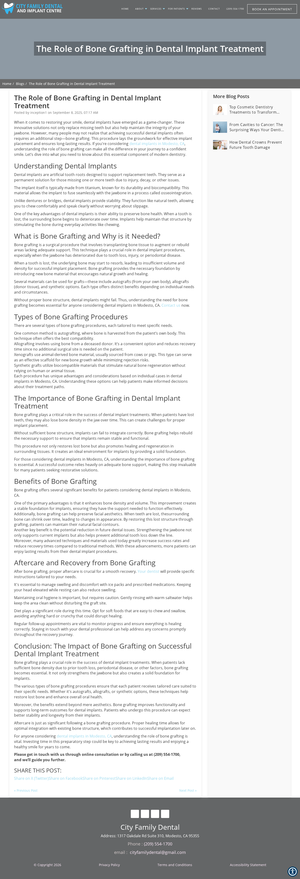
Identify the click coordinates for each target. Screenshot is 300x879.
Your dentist (148, 571)
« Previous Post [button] (26, 790)
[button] (160, 778)
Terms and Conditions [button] (175, 865)
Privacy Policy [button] (109, 865)
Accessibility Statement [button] (248, 865)
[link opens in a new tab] (135, 814)
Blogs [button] (20, 83)
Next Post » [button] (188, 790)
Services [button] (155, 8)
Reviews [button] (196, 8)
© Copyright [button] (47, 865)
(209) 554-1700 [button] (235, 8)
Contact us (170, 305)
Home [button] (125, 8)
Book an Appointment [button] (272, 9)
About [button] (139, 8)
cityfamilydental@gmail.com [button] (158, 852)
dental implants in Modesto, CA (156, 143)
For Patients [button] (176, 8)
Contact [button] (214, 8)
